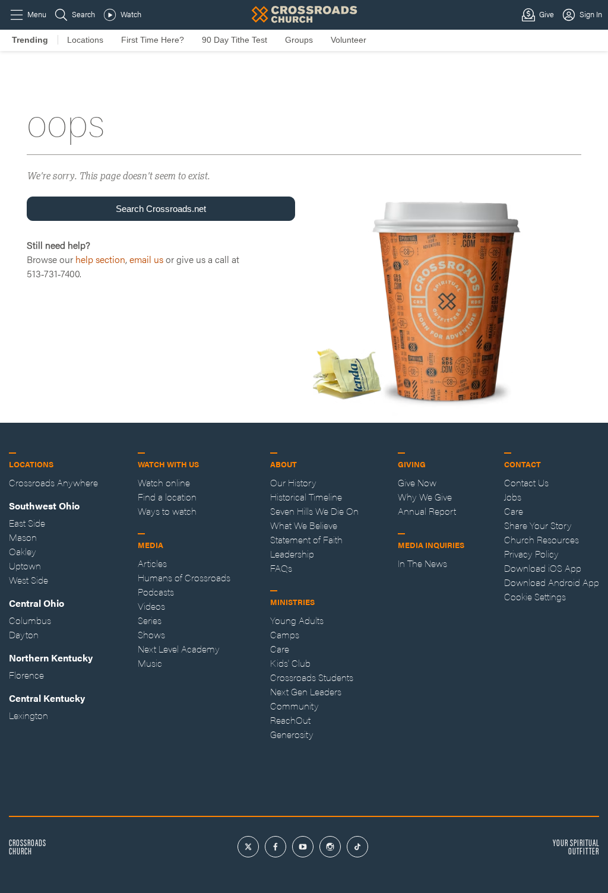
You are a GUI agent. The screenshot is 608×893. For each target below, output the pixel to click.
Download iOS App (542, 568)
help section (100, 259)
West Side (28, 580)
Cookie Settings (535, 596)
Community (294, 705)
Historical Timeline (306, 497)
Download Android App (551, 582)
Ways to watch (167, 511)
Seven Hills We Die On (314, 511)
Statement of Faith (306, 539)
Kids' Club (290, 663)
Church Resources (541, 539)
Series (150, 620)
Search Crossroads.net (161, 209)
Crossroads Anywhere (53, 482)
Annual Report (427, 511)
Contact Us (526, 482)
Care (279, 649)
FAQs (281, 568)
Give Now (417, 482)
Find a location (167, 497)
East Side (27, 523)
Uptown (25, 565)
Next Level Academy (179, 649)
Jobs (512, 497)
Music (150, 663)
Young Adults (297, 620)
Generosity (292, 734)
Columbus (30, 620)
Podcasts (156, 591)
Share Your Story (538, 525)
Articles (152, 563)
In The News (422, 563)
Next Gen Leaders (305, 691)
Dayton (24, 634)
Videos (151, 606)
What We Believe (303, 525)
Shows (151, 634)
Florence (26, 675)
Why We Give (425, 497)
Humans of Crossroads (184, 577)
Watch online (164, 482)
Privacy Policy (531, 553)
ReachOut (290, 720)
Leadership (292, 553)
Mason (23, 537)
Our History (293, 482)
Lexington (28, 715)
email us (146, 259)
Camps (284, 634)
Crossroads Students (311, 677)
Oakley (22, 551)
